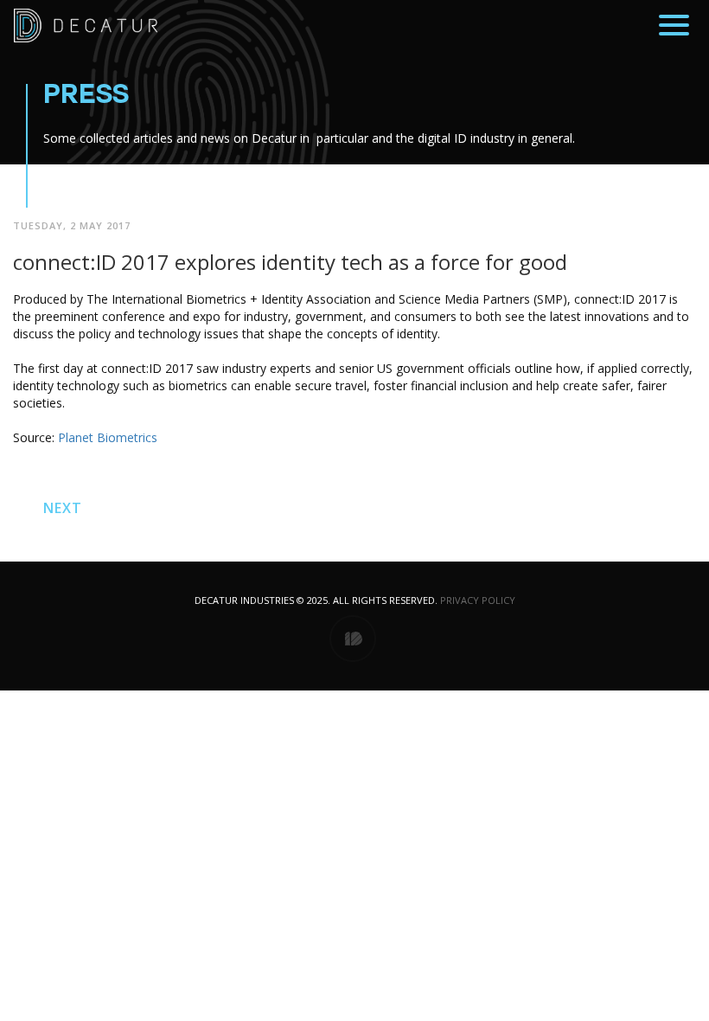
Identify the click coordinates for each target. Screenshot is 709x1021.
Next (62, 507)
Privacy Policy (477, 600)
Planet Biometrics (107, 437)
